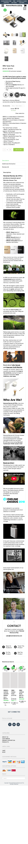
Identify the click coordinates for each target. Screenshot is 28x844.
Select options (13, 703)
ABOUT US (5, 737)
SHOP (3, 752)
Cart (3, 750)
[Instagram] (18, 724)
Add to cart (18, 149)
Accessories (6, 105)
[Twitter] (14, 724)
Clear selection (19, 113)
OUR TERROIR (6, 738)
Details (8, 702)
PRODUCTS (5, 742)
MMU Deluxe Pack (13, 692)
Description (5, 160)
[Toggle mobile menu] (2, 5)
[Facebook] (10, 724)
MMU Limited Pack (21, 692)
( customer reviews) (15, 71)
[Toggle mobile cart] (25, 5)
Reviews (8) (5, 167)
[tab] (14, 160)
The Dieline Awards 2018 (14, 490)
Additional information (8, 163)
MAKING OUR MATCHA (8, 740)
